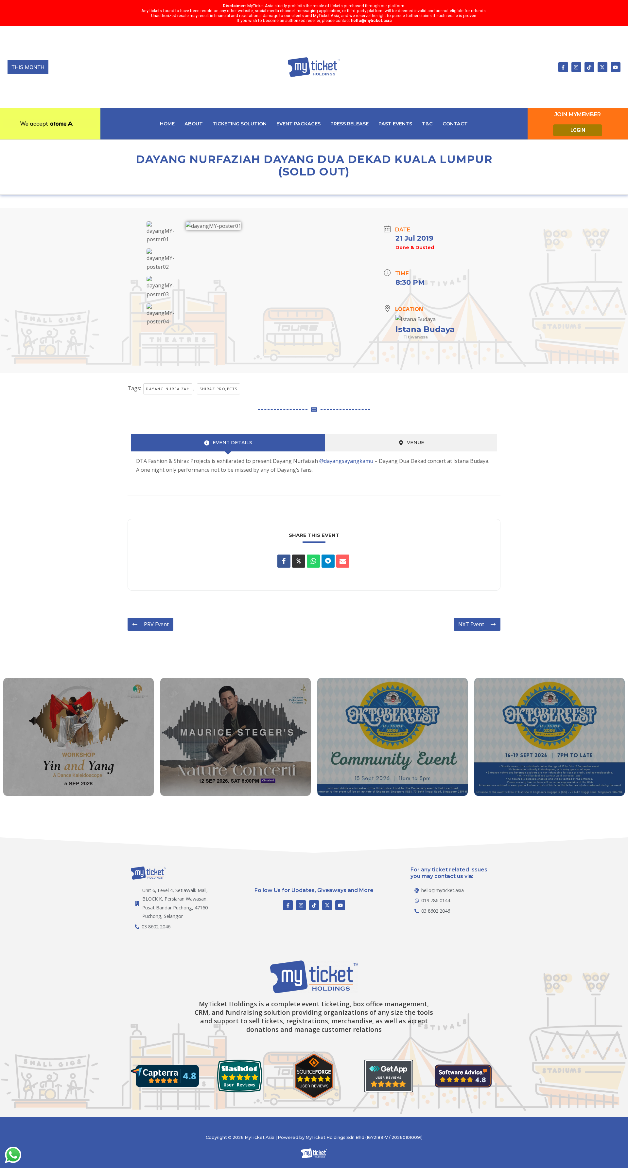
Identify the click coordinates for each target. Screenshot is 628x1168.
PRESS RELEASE (349, 124)
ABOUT (193, 124)
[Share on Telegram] (328, 561)
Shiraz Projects (218, 388)
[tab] (228, 442)
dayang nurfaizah (168, 388)
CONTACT (455, 124)
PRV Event (156, 624)
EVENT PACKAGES (298, 124)
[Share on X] (298, 561)
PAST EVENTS (395, 124)
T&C (427, 124)
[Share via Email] (342, 561)
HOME (167, 124)
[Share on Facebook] (283, 561)
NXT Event (471, 624)
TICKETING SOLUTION (240, 124)
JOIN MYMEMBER (577, 114)
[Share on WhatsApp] (313, 561)
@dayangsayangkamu (346, 461)
